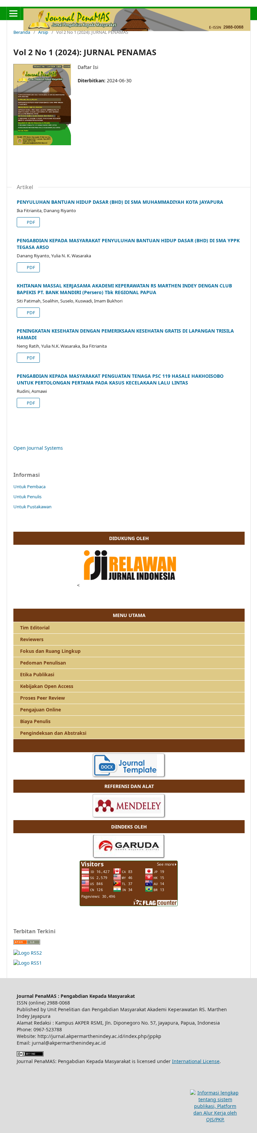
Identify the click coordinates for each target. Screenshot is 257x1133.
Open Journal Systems (38, 448)
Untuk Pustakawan (32, 507)
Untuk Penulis (27, 497)
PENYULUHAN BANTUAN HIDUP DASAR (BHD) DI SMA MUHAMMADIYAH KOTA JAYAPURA (120, 202)
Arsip (43, 32)
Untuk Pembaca (29, 487)
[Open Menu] (13, 13)
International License (196, 1061)
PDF (30, 222)
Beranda (21, 32)
